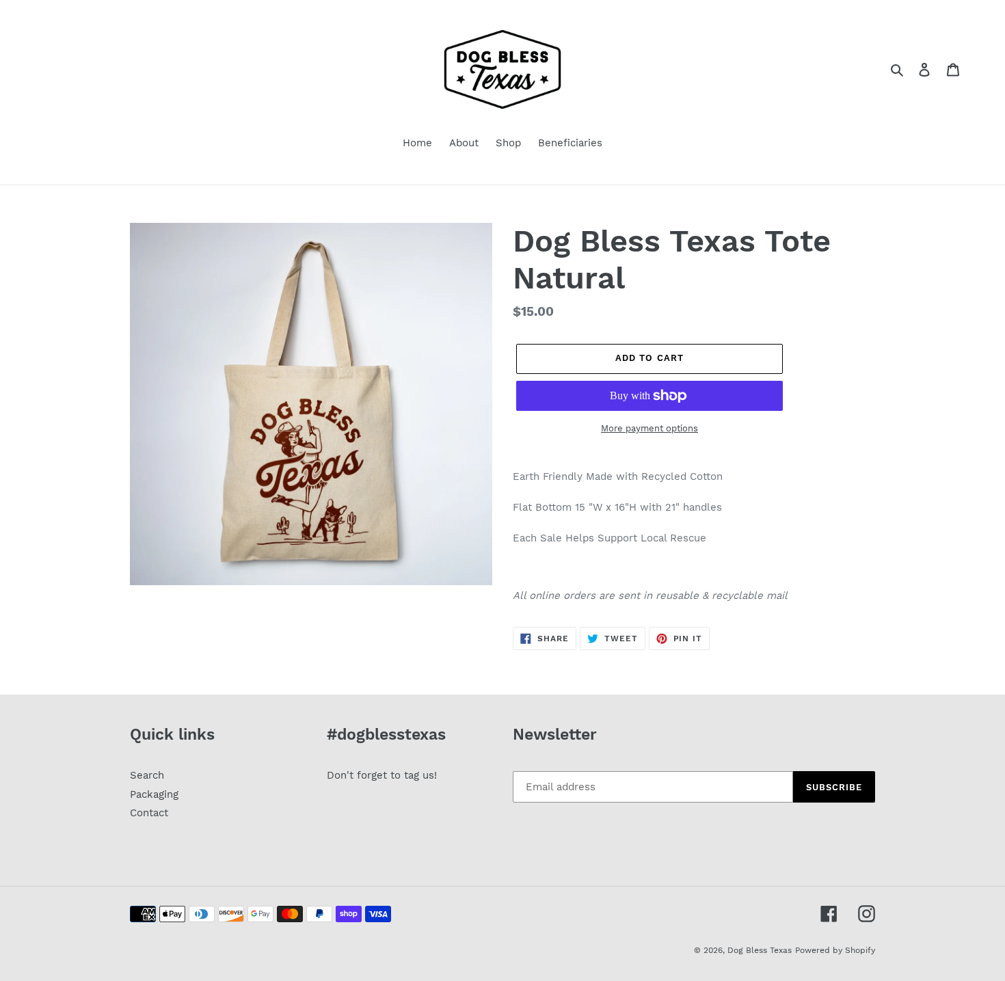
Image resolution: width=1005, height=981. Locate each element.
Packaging (154, 794)
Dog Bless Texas (759, 950)
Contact (149, 813)
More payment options (649, 428)
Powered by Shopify (835, 950)
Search (147, 775)
